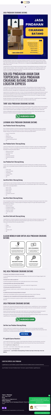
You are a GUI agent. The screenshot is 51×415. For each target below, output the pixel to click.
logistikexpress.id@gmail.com (12, 344)
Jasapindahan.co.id (28, 410)
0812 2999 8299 (15, 348)
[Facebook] (3, 408)
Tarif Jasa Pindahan (11, 103)
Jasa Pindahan (16, 122)
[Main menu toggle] (25, 6)
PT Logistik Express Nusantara (11, 338)
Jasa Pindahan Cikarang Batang (21, 79)
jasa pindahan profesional (37, 63)
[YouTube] (5, 408)
